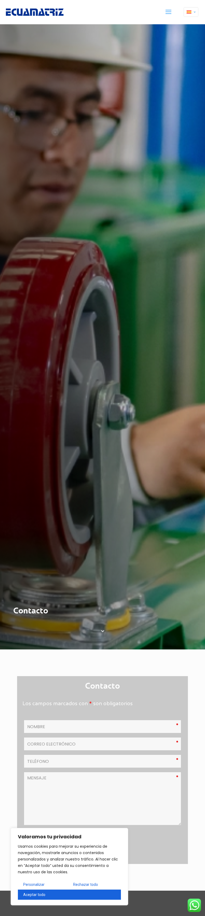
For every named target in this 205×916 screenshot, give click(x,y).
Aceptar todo (34, 895)
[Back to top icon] (179, 905)
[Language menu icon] (191, 12)
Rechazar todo (85, 884)
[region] (69, 866)
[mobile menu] (168, 12)
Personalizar (34, 884)
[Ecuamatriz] (34, 12)
